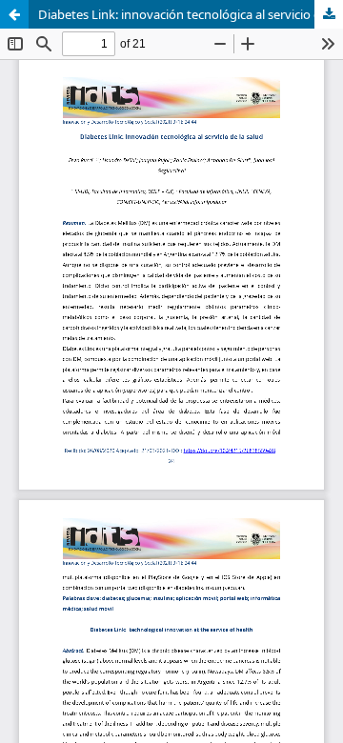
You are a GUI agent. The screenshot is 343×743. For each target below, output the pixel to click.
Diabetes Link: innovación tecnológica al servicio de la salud (190, 14)
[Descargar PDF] (328, 14)
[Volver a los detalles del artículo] (14, 14)
